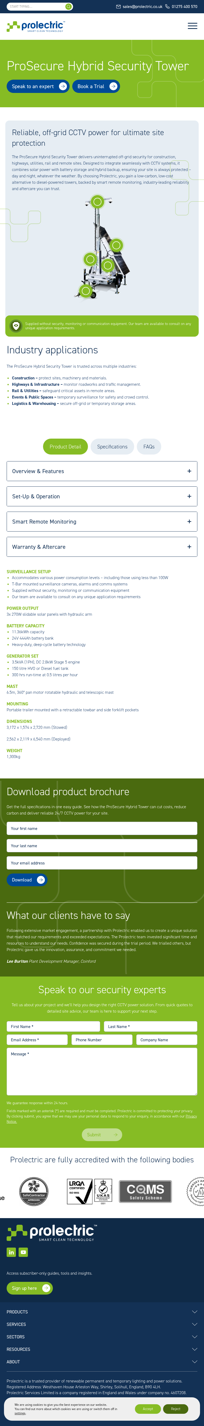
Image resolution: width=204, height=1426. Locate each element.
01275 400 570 (184, 6)
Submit (19, 895)
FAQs (149, 446)
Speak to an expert (33, 86)
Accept (148, 1408)
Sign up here (24, 1288)
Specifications (112, 446)
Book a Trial (91, 86)
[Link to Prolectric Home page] (36, 26)
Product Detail (65, 446)
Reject (175, 1408)
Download (22, 880)
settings (20, 1413)
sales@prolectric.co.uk (143, 6)
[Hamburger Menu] (192, 26)
